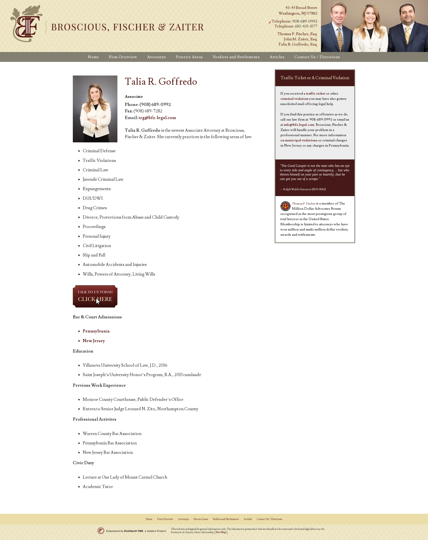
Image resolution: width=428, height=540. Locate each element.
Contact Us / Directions (269, 519)
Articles (248, 519)
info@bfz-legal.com (299, 125)
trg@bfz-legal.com (157, 118)
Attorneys (183, 519)
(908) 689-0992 (155, 104)
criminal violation (294, 99)
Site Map (221, 532)
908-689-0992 (304, 21)
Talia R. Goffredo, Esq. (297, 44)
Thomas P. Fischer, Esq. (297, 33)
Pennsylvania (96, 331)
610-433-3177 (306, 26)
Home (149, 519)
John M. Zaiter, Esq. (300, 39)
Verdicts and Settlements (226, 519)
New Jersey (94, 341)
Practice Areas (201, 519)
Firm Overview (165, 519)
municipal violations (301, 140)
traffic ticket (315, 93)
